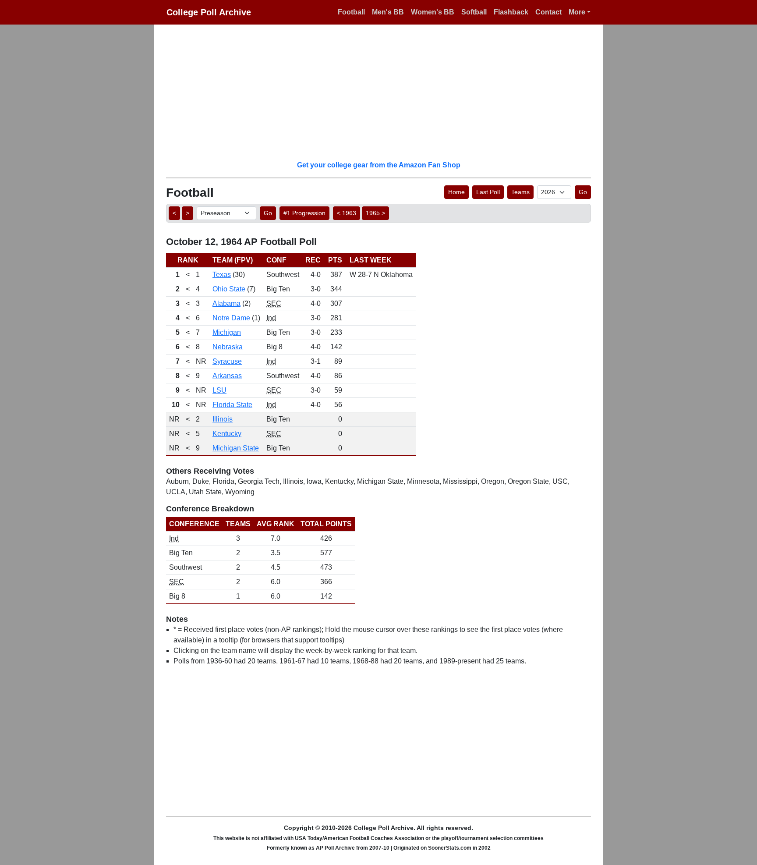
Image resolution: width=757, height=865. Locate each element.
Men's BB (388, 12)
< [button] (174, 212)
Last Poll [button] (488, 191)
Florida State (232, 404)
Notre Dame (231, 318)
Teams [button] (520, 191)
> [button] (187, 212)
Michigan (226, 332)
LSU (219, 390)
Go (583, 191)
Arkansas (227, 375)
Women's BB (432, 12)
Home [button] (456, 191)
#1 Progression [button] (304, 212)
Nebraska (227, 347)
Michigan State (235, 448)
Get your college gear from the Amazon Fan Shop (378, 165)
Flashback (511, 12)
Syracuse (227, 361)
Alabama (226, 303)
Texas (221, 274)
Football (351, 12)
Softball (474, 12)
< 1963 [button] (346, 212)
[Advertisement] (383, 92)
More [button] (577, 12)
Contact (548, 12)
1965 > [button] (375, 212)
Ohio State (228, 289)
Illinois (222, 419)
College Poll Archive (208, 12)
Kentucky (226, 433)
